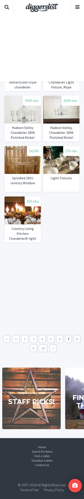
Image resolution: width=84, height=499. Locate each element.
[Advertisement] (42, 48)
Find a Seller (42, 456)
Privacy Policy (54, 490)
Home (42, 447)
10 (43, 348)
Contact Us (42, 465)
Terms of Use (29, 490)
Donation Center (42, 460)
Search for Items (42, 452)
